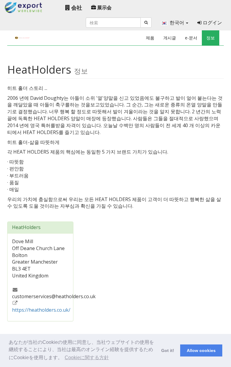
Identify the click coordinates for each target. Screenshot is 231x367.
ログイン (212, 22)
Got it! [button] (167, 350)
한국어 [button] (177, 22)
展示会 (104, 7)
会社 (76, 7)
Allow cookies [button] (201, 350)
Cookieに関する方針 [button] (87, 357)
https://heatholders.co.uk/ (41, 310)
